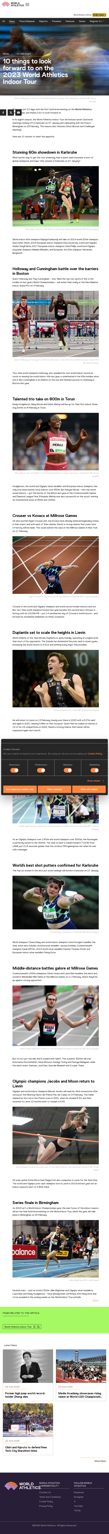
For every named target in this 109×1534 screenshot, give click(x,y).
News (12, 21)
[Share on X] (11, 112)
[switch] (41, 770)
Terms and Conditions (50, 1497)
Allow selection (54, 789)
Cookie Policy (95, 753)
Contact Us (45, 1492)
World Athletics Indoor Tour (18, 1326)
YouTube (78, 1506)
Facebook (79, 1492)
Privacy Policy (46, 1506)
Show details (93, 780)
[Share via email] (18, 112)
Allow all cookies (89, 789)
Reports (43, 21)
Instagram (78, 1497)
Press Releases (27, 21)
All (3, 21)
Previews (56, 21)
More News (100, 1461)
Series (82, 21)
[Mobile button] (27, 4)
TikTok (77, 1510)
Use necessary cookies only (20, 789)
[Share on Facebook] (3, 112)
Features (70, 21)
